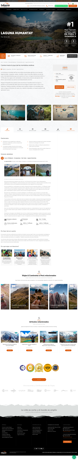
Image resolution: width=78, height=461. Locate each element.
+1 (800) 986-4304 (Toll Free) (37, 3)
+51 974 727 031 (50, 5)
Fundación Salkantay (6, 434)
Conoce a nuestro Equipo (7, 427)
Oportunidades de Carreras (7, 437)
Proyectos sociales (58, 3)
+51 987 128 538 (67, 435)
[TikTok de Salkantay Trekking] (43, 449)
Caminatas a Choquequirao (22, 430)
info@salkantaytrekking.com (68, 427)
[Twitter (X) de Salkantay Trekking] (36, 449)
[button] (50, 170)
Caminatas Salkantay (12, 62)
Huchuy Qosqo (20, 431)
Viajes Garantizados (36, 427)
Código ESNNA (74, 452)
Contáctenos (64, 3)
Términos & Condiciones (56, 452)
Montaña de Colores (21, 433)
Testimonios (51, 3)
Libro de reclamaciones (47, 452)
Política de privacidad (66, 452)
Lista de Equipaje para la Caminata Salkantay (37, 431)
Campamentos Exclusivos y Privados (7, 431)
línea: (73, 96)
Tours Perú (5, 62)
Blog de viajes (45, 3)
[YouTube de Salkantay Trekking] (41, 449)
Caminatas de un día (20, 62)
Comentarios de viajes (6, 435)
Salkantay (19, 427)
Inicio (2, 62)
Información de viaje (36, 428)
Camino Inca (19, 428)
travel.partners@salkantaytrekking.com (70, 434)
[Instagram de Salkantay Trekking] (39, 449)
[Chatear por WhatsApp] (61, 6)
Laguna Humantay (20, 434)
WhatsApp (57, 96)
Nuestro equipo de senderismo (8, 428)
